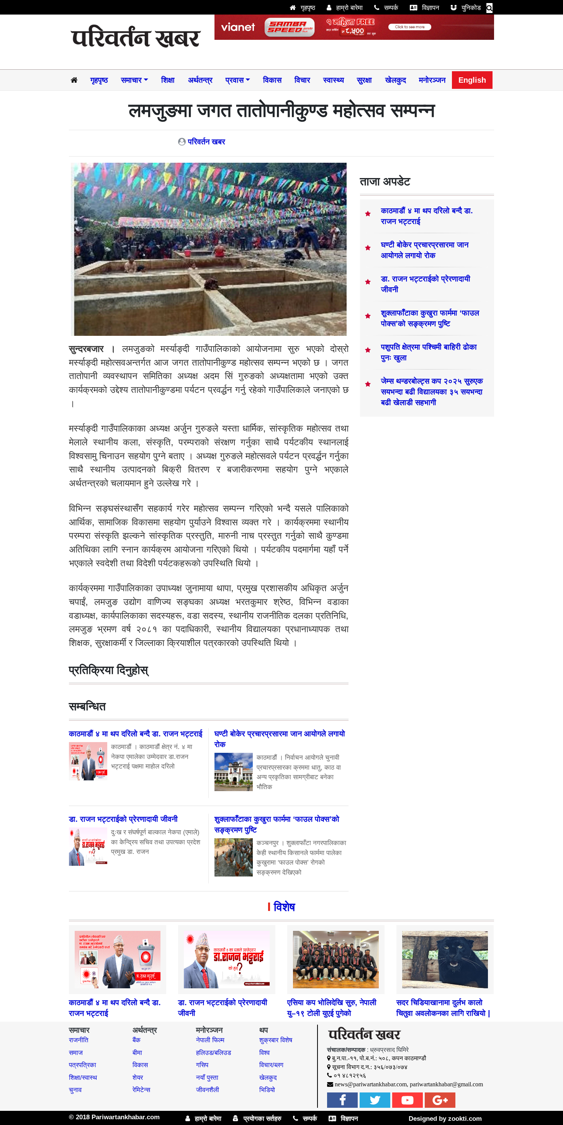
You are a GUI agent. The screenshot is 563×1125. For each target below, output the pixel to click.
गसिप (202, 1065)
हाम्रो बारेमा (348, 7)
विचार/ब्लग (271, 1065)
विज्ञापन (429, 7)
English (472, 80)
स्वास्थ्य (333, 80)
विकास (272, 80)
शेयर (138, 1077)
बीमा (137, 1052)
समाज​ (76, 1052)
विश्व (264, 1052)
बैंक (137, 1040)
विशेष (284, 907)
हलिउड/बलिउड (213, 1052)
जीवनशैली (207, 1090)
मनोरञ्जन (432, 80)
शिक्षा (168, 80)
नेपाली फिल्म (210, 1040)
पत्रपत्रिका (82, 1065)
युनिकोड (470, 7)
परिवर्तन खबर (206, 141)
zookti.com (465, 1118)
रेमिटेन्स (141, 1090)
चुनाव (75, 1090)
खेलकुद (395, 80)
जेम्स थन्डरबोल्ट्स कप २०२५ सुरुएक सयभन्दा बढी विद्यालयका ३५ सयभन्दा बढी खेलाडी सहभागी (432, 392)
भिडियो (267, 1090)
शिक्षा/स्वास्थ (83, 1077)
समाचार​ (131, 80)
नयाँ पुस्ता (207, 1077)
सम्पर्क (390, 7)
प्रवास (235, 80)
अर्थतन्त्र (200, 80)
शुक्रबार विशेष (275, 1040)
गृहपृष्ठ (307, 7)
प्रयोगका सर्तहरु (262, 1118)
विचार (302, 80)
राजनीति (78, 1040)
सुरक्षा (364, 80)
